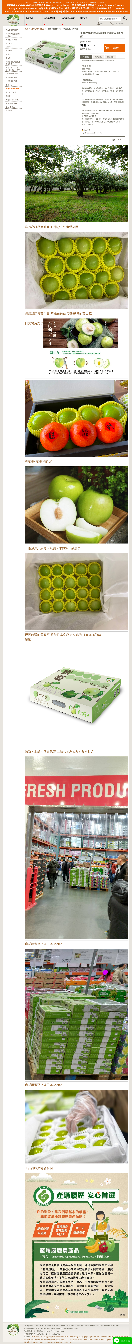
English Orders (11, 107)
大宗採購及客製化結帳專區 (13, 35)
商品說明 (86, 57)
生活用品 (9, 85)
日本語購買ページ (12, 104)
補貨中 (116, 48)
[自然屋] (13, 26)
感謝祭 (8, 96)
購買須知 (110, 57)
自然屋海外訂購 (11, 81)
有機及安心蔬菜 (11, 40)
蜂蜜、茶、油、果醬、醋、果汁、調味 (13, 69)
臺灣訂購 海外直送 (12, 89)
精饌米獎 (9, 111)
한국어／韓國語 (11, 92)
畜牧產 (8, 58)
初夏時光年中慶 (11, 77)
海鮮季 (8, 54)
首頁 (26, 29)
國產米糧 (9, 51)
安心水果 (9, 43)
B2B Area (9, 47)
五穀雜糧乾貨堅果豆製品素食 (13, 63)
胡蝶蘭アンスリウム (13, 100)
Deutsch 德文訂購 (12, 74)
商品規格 (98, 57)
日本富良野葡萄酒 (12, 30)
